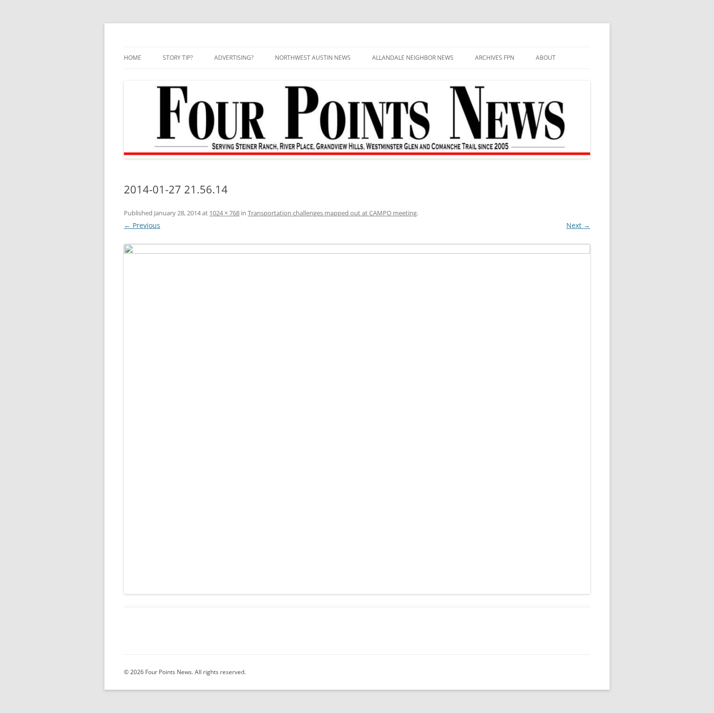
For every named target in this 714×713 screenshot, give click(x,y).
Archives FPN (494, 57)
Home (132, 57)
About (546, 57)
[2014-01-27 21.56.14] (357, 419)
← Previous (142, 225)
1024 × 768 (224, 213)
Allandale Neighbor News (413, 57)
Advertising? (234, 57)
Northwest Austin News (313, 57)
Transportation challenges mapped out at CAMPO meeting (332, 213)
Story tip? (178, 57)
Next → (578, 225)
